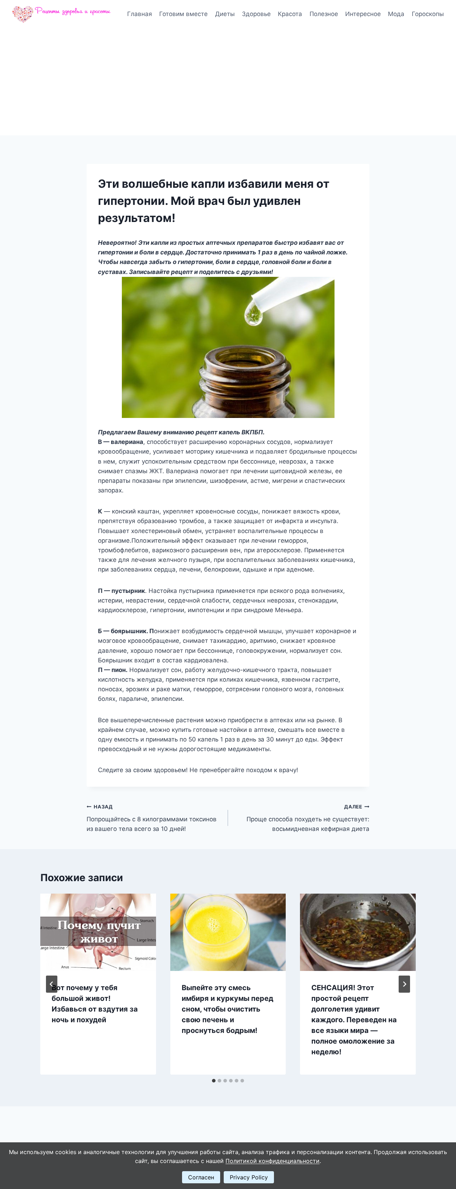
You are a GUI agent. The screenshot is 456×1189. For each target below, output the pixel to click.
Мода (396, 13)
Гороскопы (428, 13)
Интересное (363, 13)
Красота (290, 13)
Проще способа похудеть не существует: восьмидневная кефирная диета (308, 818)
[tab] (214, 1080)
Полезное (324, 13)
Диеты (225, 13)
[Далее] (404, 984)
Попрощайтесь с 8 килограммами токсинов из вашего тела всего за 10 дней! (152, 818)
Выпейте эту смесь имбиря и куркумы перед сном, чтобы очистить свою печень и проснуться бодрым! (227, 1009)
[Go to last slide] (51, 984)
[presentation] (98, 932)
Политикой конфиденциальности (273, 1160)
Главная (139, 13)
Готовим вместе (183, 13)
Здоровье (256, 13)
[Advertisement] (228, 82)
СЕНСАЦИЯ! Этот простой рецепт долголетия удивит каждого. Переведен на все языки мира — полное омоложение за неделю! (354, 1019)
